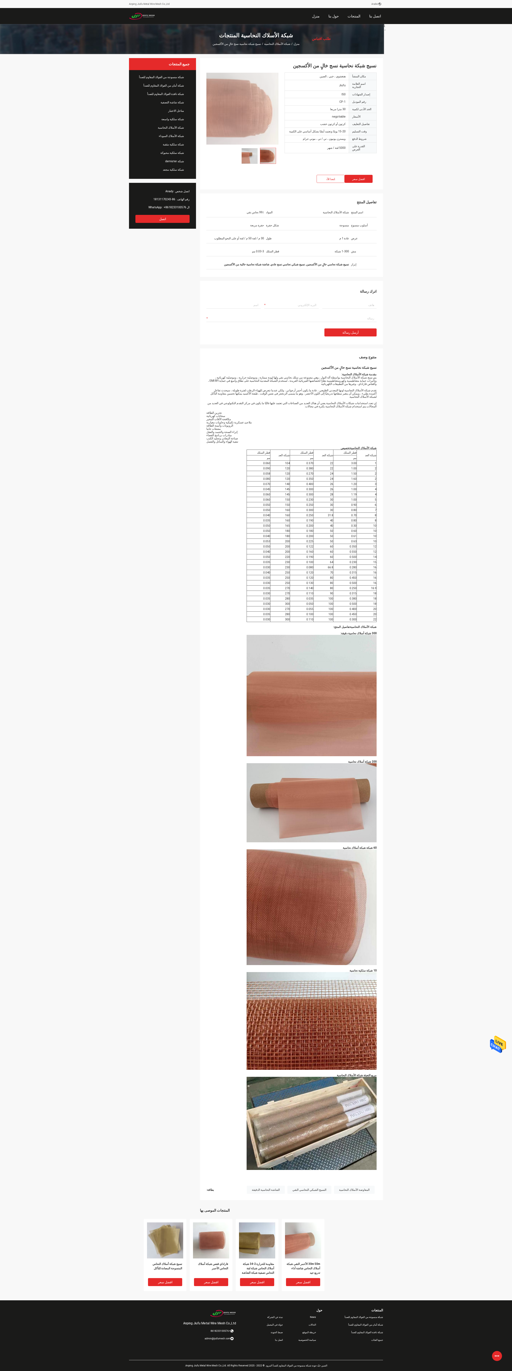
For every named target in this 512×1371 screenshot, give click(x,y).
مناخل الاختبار (176, 110)
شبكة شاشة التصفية (172, 102)
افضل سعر (358, 179)
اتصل (162, 219)
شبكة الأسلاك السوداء (171, 136)
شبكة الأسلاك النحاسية (277, 43)
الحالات (312, 1324)
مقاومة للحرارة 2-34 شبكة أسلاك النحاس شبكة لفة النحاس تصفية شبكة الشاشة (258, 1268)
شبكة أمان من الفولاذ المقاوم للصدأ (163, 85)
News (313, 1317)
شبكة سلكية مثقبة (173, 144)
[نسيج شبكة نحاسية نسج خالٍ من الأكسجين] (165, 1240)
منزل (297, 43)
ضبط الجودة (277, 1332)
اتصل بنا (279, 1340)
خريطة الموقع (309, 1332)
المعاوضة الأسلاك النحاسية (354, 1189)
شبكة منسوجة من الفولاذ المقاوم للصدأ (161, 77)
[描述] (383, 25)
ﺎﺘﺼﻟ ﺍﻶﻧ (330, 179)
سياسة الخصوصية (307, 1340)
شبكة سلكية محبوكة (172, 152)
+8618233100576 (175, 207)
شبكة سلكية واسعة (172, 119)
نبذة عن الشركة (275, 1317)
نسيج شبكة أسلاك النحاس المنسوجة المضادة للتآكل (167, 1266)
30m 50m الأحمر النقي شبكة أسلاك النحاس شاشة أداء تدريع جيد (303, 1268)
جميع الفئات (377, 1340)
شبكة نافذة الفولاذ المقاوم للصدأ (165, 94)
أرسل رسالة (350, 332)
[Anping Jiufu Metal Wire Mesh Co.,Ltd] (142, 16)
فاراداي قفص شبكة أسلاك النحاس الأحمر (213, 1266)
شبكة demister (174, 161)
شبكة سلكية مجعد (173, 169)
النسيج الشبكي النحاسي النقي (309, 1189)
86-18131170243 (164, 199)
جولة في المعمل (275, 1324)
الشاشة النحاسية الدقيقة (266, 1189)
